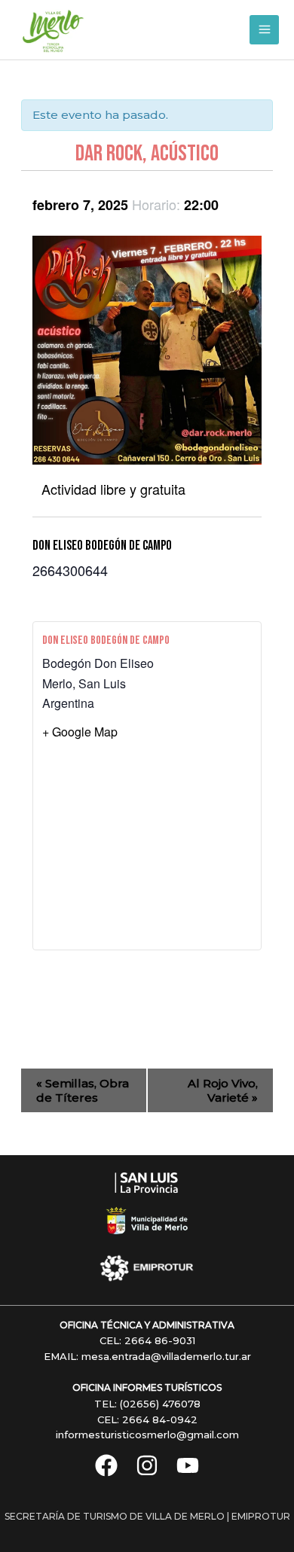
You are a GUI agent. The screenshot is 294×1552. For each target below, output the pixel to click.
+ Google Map (80, 731)
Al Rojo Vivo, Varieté (223, 1090)
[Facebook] (106, 1465)
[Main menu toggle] (264, 29)
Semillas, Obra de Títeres (82, 1090)
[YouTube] (187, 1465)
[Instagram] (147, 1465)
